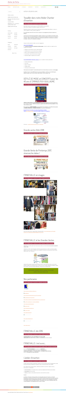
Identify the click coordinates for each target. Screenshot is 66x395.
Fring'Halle (43, 178)
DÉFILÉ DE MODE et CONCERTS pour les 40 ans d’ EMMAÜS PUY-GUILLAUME (41, 80)
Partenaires (40, 282)
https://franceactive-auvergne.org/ (29, 308)
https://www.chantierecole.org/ (28, 318)
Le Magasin (24, 7)
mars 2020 (15, 34)
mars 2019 (9, 36)
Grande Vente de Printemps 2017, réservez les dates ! (38, 152)
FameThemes (31, 392)
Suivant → (37, 387)
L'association (50, 346)
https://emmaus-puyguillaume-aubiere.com (30, 291)
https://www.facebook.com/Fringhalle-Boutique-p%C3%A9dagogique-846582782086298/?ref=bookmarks (39, 232)
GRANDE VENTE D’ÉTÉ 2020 (12, 26)
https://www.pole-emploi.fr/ (28, 312)
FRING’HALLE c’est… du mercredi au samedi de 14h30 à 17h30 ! (13, 24)
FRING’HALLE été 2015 (33, 330)
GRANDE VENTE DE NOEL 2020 (13, 17)
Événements (30, 7)
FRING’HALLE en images (34, 175)
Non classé (15, 47)
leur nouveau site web (29, 111)
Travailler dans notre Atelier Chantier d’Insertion (39, 19)
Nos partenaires (30, 279)
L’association (43, 7)
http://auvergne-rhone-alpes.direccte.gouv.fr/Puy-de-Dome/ (32, 295)
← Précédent (26, 387)
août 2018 (15, 36)
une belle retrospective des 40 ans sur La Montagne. (35, 124)
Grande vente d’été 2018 (34, 130)
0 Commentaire (44, 23)
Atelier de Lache (29, 23)
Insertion (36, 7)
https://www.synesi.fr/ (27, 325)
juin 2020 (9, 34)
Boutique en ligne (16, 7)
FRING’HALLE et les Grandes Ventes (39, 240)
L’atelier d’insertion (31, 357)
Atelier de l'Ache (13, 2)
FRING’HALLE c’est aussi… (35, 343)
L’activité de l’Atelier (11, 21)
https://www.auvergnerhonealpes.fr (29, 303)
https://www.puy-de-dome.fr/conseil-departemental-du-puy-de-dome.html (34, 299)
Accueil (9, 7)
